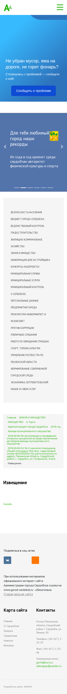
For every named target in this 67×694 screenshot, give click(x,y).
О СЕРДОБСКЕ (18, 294)
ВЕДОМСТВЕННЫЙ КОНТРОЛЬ (27, 226)
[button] (5, 147)
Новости (8, 640)
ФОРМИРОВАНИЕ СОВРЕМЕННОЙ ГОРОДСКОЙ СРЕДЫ (29, 372)
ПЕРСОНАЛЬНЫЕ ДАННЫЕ (25, 300)
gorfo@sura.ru (44, 662)
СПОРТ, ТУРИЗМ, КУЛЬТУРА (25, 348)
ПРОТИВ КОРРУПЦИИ (22, 328)
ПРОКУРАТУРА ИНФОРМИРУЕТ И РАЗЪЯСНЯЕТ (28, 318)
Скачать (7, 504)
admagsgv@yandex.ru (48, 666)
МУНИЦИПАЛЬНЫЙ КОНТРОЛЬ (27, 287)
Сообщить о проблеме (33, 91)
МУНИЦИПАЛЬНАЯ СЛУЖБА (25, 273)
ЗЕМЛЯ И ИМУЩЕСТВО (23, 253)
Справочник (10, 635)
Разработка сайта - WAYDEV (18, 686)
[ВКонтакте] (7, 560)
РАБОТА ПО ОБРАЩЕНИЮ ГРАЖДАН (30, 341)
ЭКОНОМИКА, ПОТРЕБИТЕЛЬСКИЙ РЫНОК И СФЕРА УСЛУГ (29, 386)
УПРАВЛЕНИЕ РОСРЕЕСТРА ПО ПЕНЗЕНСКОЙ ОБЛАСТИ (27, 358)
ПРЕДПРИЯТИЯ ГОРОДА (24, 307)
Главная (8, 621)
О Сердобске (11, 626)
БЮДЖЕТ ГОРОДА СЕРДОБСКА (27, 219)
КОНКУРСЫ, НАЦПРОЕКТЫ (25, 266)
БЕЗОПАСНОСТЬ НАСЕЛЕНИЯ (26, 212)
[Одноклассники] (35, 560)
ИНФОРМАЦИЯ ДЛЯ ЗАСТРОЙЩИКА (30, 260)
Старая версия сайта (18, 594)
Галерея (8, 631)
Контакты (9, 645)
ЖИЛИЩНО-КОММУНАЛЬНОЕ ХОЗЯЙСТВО (26, 243)
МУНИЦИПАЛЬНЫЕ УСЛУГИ (25, 280)
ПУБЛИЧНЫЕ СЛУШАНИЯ (24, 334)
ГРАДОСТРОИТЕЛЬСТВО (24, 232)
